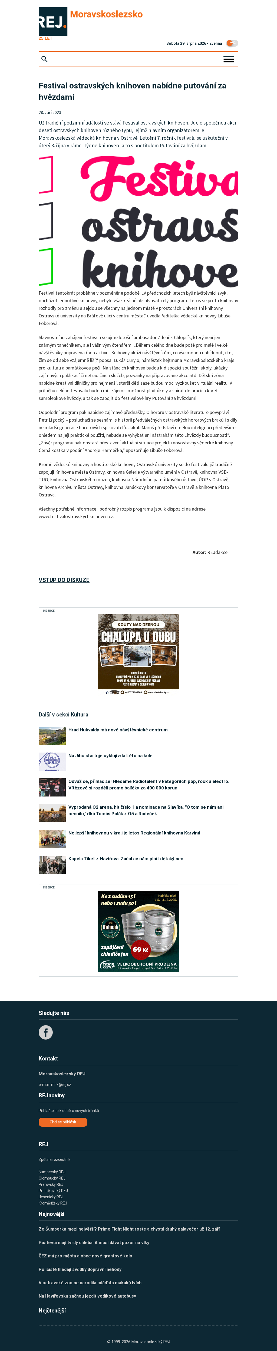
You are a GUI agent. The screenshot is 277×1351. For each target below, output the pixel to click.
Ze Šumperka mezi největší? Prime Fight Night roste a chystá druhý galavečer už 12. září (129, 1229)
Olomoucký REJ (52, 1178)
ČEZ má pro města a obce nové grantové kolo (85, 1255)
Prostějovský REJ (53, 1191)
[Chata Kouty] (138, 655)
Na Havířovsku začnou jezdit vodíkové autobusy (87, 1296)
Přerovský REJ (51, 1184)
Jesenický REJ (51, 1197)
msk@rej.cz (61, 1084)
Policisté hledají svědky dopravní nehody (80, 1269)
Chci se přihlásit (63, 1122)
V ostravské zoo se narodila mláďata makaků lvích (90, 1282)
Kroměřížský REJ (53, 1203)
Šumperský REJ (52, 1172)
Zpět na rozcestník (54, 1159)
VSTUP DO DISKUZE (64, 580)
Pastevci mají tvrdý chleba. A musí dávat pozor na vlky (94, 1242)
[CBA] (138, 931)
